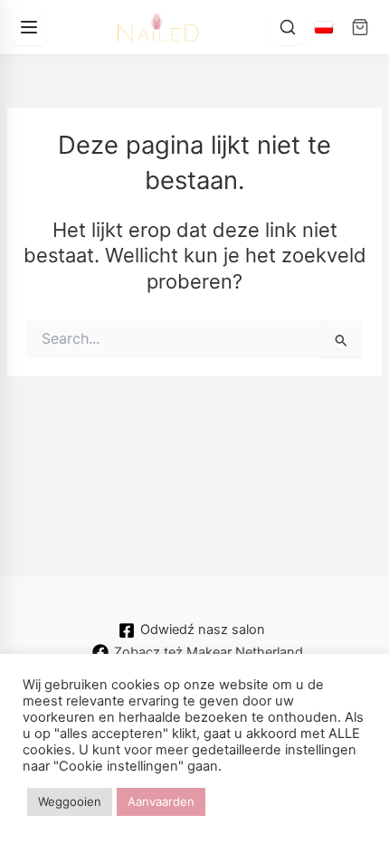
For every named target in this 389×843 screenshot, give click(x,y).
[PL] (324, 27)
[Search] (288, 27)
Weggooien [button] (69, 801)
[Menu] (29, 27)
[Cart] (360, 27)
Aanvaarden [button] (161, 801)
